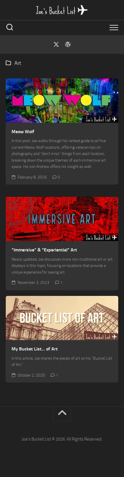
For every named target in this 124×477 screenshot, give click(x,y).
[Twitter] (56, 44)
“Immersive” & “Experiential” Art (44, 250)
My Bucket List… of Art (35, 349)
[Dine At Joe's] (68, 44)
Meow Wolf (23, 131)
